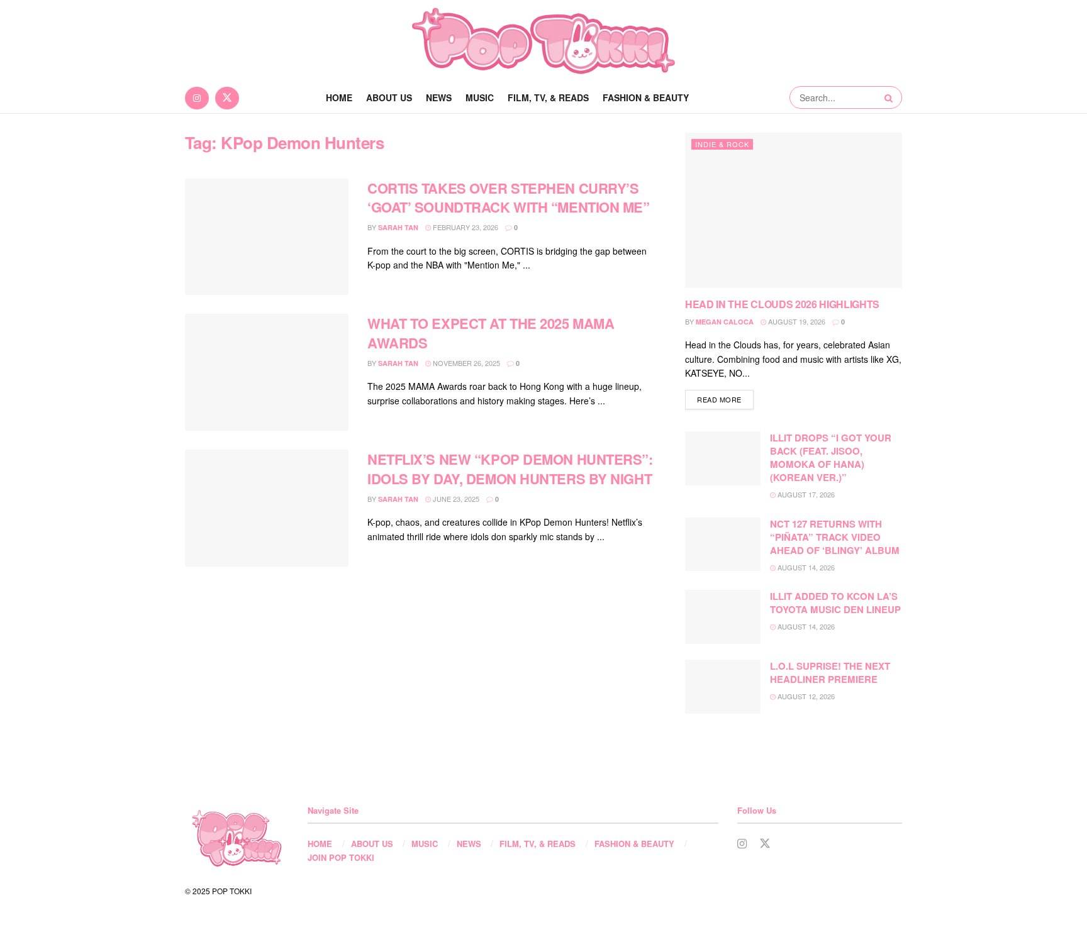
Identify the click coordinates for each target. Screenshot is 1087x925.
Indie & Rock (722, 144)
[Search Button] (890, 97)
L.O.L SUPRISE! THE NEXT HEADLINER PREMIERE (830, 672)
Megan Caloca (725, 321)
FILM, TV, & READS (548, 97)
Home (339, 97)
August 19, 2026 (795, 321)
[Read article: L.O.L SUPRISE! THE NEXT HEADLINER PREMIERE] (723, 687)
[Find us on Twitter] (227, 97)
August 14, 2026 (805, 567)
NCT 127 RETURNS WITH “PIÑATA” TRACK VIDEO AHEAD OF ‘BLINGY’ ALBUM (835, 537)
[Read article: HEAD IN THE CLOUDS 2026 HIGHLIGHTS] (793, 210)
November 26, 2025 (465, 363)
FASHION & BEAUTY (646, 97)
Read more (725, 399)
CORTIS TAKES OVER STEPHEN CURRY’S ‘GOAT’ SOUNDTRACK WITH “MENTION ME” (508, 198)
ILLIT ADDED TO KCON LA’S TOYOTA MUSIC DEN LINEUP (835, 602)
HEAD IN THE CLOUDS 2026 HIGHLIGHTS (782, 304)
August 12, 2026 (805, 696)
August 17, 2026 (805, 494)
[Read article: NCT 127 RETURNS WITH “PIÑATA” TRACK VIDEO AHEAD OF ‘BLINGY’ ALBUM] (723, 545)
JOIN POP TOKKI (341, 857)
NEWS (439, 97)
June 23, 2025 (455, 499)
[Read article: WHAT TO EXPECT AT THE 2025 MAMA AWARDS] (266, 372)
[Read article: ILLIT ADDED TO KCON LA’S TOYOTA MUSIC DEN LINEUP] (723, 617)
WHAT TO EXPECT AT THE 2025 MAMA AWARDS (490, 333)
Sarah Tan (398, 227)
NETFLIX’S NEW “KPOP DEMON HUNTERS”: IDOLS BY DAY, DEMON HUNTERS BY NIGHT (510, 469)
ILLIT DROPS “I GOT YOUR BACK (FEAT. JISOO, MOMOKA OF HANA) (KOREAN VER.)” (830, 457)
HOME (320, 844)
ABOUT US (389, 97)
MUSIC (479, 97)
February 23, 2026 (464, 227)
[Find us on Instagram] (197, 97)
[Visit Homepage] (543, 40)
